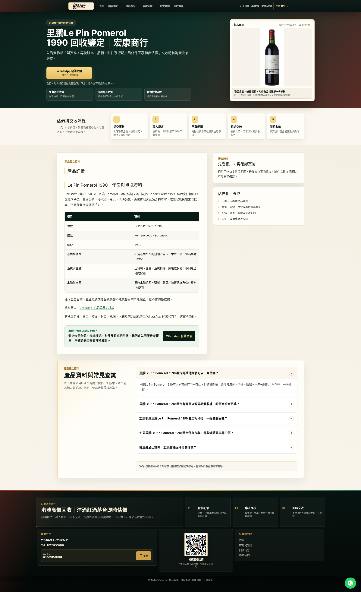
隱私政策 (174, 580)
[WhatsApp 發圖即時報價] (350, 583)
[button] (115, 6)
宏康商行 (162, 580)
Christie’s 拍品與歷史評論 (97, 308)
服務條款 (185, 580)
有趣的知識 (245, 545)
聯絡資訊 (196, 580)
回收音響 (244, 550)
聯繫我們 (244, 555)
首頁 (241, 540)
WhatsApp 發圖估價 (179, 336)
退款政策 (208, 580)
